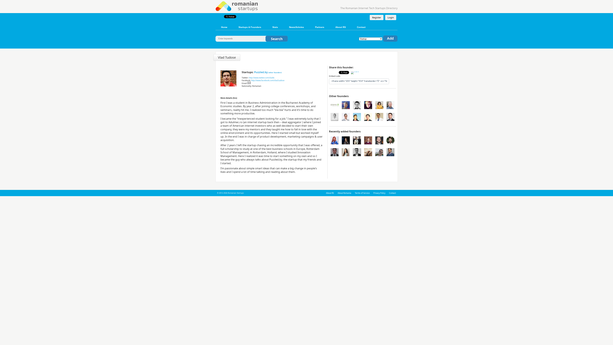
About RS (340, 27)
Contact (361, 27)
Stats (275, 27)
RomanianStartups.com (237, 6)
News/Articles (296, 27)
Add (390, 38)
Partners (319, 27)
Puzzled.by (261, 72)
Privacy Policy (379, 193)
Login (391, 17)
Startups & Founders (249, 27)
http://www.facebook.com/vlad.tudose (267, 80)
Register (376, 17)
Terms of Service (362, 193)
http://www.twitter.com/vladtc (262, 77)
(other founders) (275, 72)
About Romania (344, 193)
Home (224, 27)
